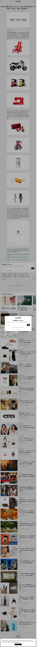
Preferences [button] (18, 642)
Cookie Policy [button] (32, 641)
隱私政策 (22, 327)
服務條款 (20, 327)
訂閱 (28, 324)
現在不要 (18, 329)
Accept (18, 644)
